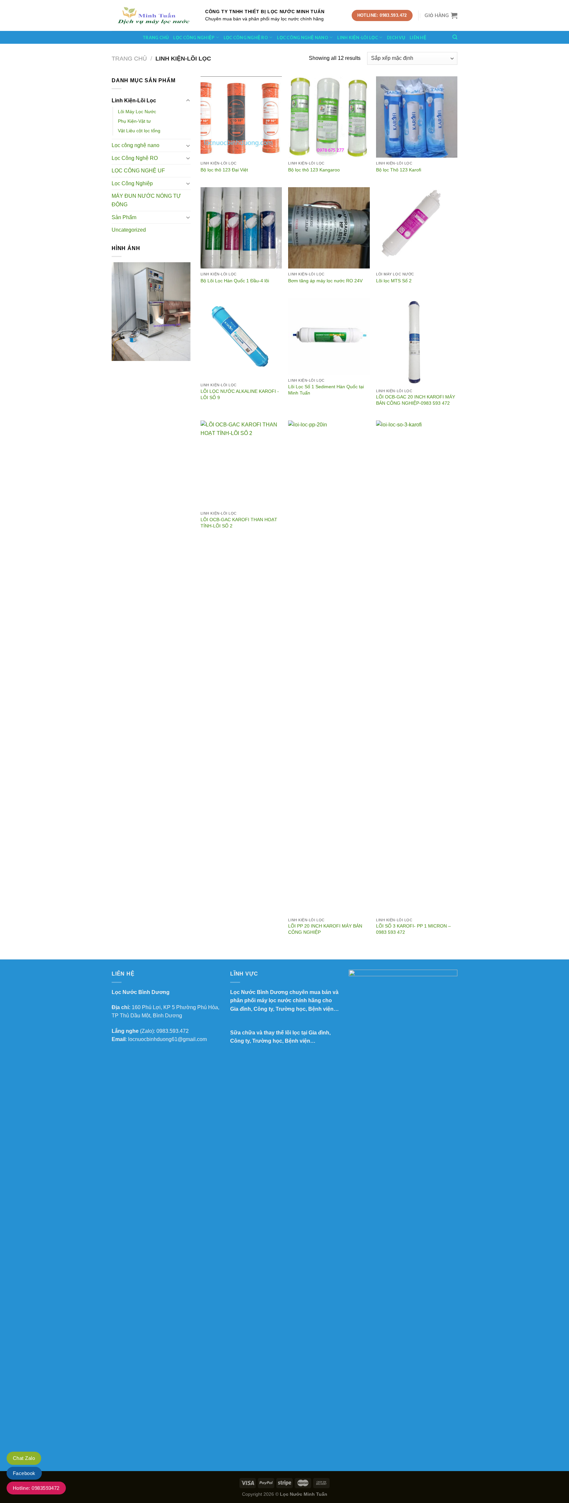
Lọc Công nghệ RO (246, 37)
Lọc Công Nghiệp (193, 37)
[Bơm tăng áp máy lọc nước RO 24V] (328, 227)
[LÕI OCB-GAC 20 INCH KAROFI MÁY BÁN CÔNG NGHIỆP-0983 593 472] (416, 341)
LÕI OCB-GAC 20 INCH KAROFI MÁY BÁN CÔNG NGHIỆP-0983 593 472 (415, 400)
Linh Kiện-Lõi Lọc (357, 37)
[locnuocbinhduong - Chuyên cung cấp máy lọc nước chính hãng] (153, 15)
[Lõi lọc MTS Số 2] (416, 227)
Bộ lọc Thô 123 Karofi (398, 169)
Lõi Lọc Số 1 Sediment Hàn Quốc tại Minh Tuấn (326, 389)
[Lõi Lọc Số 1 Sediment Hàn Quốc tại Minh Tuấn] (328, 336)
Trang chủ (129, 58)
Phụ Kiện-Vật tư (134, 121)
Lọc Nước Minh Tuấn (303, 1494)
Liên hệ (418, 37)
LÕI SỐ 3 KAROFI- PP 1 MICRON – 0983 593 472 (413, 929)
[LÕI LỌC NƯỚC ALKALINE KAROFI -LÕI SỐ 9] (241, 338)
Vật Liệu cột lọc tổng (139, 130)
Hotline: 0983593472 (36, 1488)
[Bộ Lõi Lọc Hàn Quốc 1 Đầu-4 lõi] (241, 227)
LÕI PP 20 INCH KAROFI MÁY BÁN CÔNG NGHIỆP (325, 929)
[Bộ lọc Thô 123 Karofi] (416, 117)
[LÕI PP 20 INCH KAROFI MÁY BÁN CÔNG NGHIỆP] (328, 667)
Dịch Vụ (396, 37)
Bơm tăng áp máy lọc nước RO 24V (325, 280)
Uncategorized (129, 230)
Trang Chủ (156, 37)
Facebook (24, 1473)
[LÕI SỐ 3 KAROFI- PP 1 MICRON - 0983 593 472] (416, 667)
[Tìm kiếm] (454, 37)
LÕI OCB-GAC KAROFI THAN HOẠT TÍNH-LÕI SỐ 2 (239, 522)
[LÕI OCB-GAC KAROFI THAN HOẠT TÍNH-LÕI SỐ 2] (241, 464)
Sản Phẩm (124, 217)
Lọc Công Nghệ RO (135, 158)
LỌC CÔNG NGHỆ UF (138, 170)
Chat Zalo (24, 1458)
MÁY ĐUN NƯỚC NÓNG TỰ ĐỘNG (146, 200)
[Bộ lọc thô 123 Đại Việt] (241, 117)
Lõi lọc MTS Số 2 (394, 280)
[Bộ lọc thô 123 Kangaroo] (328, 117)
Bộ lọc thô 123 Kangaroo (314, 169)
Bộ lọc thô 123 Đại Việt (224, 169)
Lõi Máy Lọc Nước (137, 111)
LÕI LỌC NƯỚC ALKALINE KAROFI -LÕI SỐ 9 (240, 394)
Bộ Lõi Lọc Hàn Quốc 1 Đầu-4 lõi (235, 280)
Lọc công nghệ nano (302, 37)
